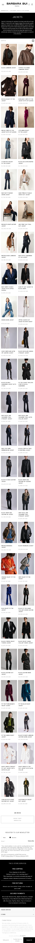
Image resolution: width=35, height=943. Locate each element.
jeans (17, 23)
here (6, 852)
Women (14, 837)
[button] (3, 4)
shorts (21, 23)
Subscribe (31, 841)
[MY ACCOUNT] (29, 4)
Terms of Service (20, 856)
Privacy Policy (9, 856)
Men (4, 837)
